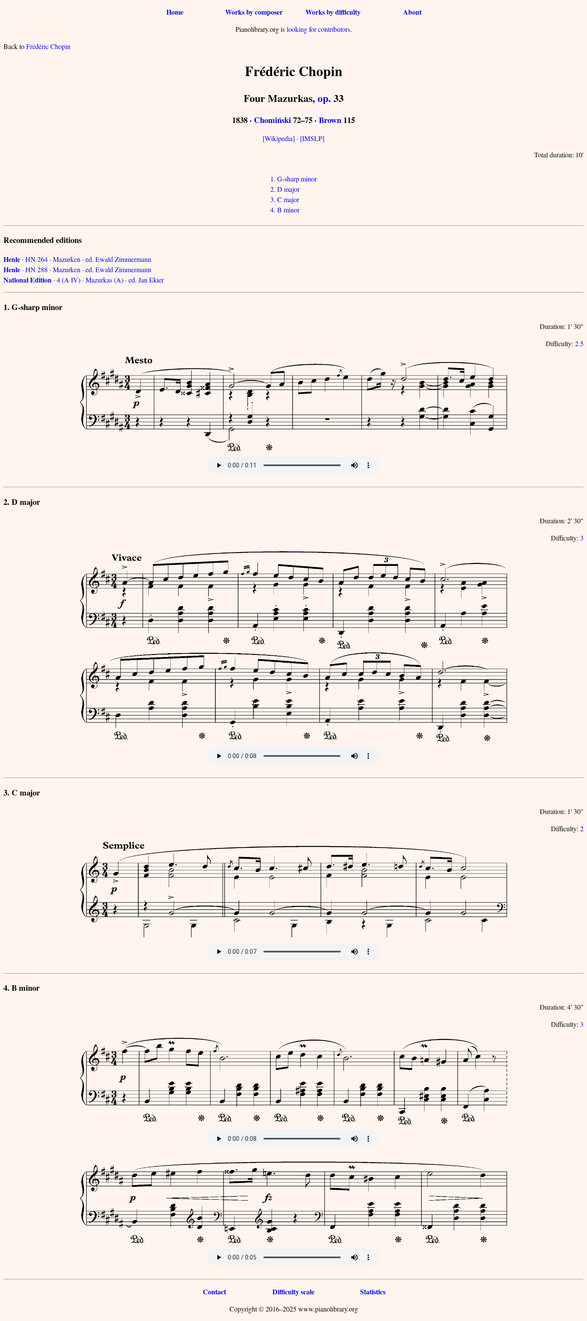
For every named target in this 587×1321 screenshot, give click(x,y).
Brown (330, 120)
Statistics (372, 1291)
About (412, 12)
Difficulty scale (293, 1291)
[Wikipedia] (279, 138)
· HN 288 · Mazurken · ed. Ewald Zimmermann (77, 269)
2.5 (579, 343)
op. (324, 97)
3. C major (284, 199)
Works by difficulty (333, 12)
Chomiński (272, 120)
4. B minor (285, 209)
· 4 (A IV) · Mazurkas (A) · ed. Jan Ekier (83, 279)
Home (174, 12)
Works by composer (254, 12)
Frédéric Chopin (48, 46)
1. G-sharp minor (293, 178)
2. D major (285, 189)
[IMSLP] (312, 138)
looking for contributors (318, 29)
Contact (214, 1291)
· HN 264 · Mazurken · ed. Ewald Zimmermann (77, 259)
